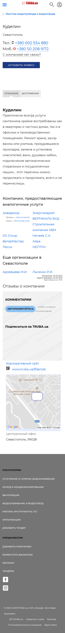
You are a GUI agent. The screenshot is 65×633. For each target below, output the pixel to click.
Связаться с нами (35, 619)
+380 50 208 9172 (33, 48)
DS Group (10, 236)
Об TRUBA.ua (16, 619)
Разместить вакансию (17, 554)
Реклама (8, 563)
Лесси (7, 247)
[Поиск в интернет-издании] (52, 5)
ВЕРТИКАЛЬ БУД (45, 218)
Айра (36, 241)
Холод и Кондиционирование (23, 487)
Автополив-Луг (23, 217)
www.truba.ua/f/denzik (29, 369)
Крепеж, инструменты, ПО (19, 511)
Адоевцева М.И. (15, 272)
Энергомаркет (43, 213)
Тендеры (8, 571)
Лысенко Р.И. (42, 272)
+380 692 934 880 (31, 42)
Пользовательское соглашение (24, 625)
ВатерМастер (13, 241)
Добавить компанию (16, 546)
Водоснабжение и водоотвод (23, 503)
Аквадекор (11, 213)
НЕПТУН (39, 247)
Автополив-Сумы (22, 221)
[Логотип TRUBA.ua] (30, 3)
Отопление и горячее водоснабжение (28, 479)
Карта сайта (50, 625)
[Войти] (59, 5)
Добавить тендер (14, 527)
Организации (11, 519)
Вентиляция (10, 495)
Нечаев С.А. (41, 236)
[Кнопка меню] (4, 4)
